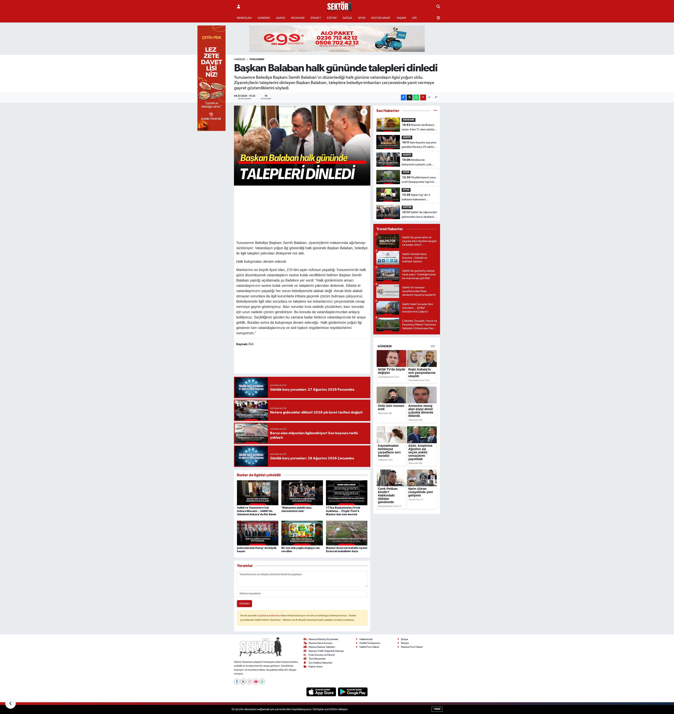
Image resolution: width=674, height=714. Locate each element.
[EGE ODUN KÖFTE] (337, 38)
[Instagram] (249, 681)
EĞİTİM (332, 18)
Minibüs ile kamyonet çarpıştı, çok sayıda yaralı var (416, 162)
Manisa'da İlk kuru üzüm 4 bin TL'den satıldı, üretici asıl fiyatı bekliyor (418, 127)
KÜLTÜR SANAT (381, 18)
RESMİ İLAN (244, 18)
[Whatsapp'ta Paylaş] (416, 97)
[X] (243, 681)
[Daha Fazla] (423, 97)
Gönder (244, 603)
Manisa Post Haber (412, 647)
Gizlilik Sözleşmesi (369, 643)
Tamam (437, 709)
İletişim (405, 643)
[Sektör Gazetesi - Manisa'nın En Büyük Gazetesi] (340, 7)
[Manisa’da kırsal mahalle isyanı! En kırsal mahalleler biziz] (346, 533)
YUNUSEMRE (256, 59)
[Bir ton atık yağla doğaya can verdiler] (302, 533)
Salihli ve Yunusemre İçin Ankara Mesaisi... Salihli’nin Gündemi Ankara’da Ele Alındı (256, 511)
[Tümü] (435, 110)
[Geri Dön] (10, 703)
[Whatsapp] (262, 681)
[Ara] (438, 7)
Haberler (239, 59)
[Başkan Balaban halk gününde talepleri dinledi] (302, 146)
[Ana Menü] (438, 18)
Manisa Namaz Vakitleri (322, 647)
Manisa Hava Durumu (320, 643)
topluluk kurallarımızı (269, 615)
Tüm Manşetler (317, 658)
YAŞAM (401, 18)
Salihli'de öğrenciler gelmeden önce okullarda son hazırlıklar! (419, 215)
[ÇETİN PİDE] (211, 78)
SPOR (361, 18)
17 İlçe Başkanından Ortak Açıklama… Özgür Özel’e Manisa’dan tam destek (343, 511)
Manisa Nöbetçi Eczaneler (323, 639)
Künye (404, 639)
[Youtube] (256, 681)
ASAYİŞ (280, 18)
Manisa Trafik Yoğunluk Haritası (326, 651)
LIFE (414, 18)
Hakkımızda (365, 639)
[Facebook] (237, 681)
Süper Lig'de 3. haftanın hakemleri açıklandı (416, 197)
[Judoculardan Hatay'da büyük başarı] (257, 533)
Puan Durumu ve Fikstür (322, 655)
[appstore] (321, 691)
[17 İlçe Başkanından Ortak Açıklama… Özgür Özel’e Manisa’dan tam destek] (346, 492)
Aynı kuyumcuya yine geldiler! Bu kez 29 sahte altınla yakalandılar (419, 145)
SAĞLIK (347, 18)
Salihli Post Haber (369, 647)
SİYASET (315, 18)
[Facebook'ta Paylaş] (403, 97)
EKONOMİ (298, 18)
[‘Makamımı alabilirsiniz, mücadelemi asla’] (302, 492)
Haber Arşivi (315, 666)
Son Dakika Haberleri (320, 662)
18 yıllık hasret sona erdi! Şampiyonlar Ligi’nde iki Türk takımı (419, 180)
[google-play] (352, 691)
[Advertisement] (302, 212)
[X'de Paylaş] (409, 97)
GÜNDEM (263, 18)
